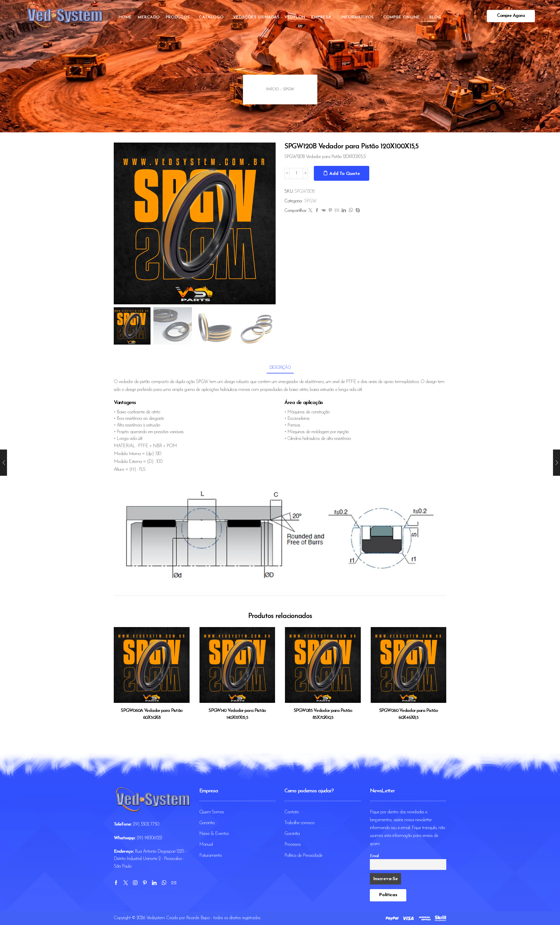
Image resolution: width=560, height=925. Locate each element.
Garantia (206, 823)
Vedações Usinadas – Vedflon (269, 17)
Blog (435, 17)
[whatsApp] (350, 211)
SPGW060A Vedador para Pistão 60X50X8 (151, 714)
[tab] (280, 367)
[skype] (357, 211)
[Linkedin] (154, 882)
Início (272, 89)
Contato (291, 812)
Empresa (321, 17)
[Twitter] (310, 211)
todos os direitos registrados (236, 918)
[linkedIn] (343, 211)
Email (374, 856)
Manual (206, 844)
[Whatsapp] (164, 882)
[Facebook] (317, 211)
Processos (292, 844)
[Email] (174, 882)
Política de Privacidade (303, 855)
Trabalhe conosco (299, 823)
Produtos (178, 17)
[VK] (323, 211)
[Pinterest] (330, 211)
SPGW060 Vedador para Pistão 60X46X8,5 (408, 714)
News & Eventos (214, 833)
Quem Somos (211, 812)
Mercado (149, 17)
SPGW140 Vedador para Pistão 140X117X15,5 (237, 714)
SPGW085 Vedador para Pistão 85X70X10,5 (323, 714)
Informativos (357, 17)
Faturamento (210, 855)
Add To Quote (344, 173)
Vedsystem (155, 918)
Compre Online (401, 17)
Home (125, 17)
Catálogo (211, 17)
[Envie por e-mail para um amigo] (336, 211)
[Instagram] (135, 882)
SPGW (288, 89)
